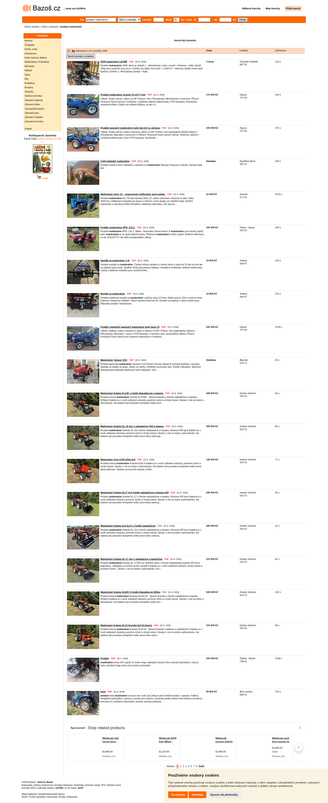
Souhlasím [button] (178, 794)
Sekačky (29, 91)
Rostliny (29, 87)
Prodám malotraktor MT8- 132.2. (117, 227)
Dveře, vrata (31, 49)
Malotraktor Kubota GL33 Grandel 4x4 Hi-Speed (126, 625)
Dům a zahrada (50, 26)
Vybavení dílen (32, 104)
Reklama (68, 785)
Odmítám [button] (197, 794)
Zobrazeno (280, 50)
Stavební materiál (34, 100)
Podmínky (79, 785)
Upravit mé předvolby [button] (224, 794)
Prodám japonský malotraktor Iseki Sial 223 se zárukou (130, 128)
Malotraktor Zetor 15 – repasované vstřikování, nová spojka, (132, 194)
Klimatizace (31, 53)
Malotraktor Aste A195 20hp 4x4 (117, 459)
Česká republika (37, 797)
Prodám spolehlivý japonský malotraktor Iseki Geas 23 (129, 327)
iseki (103, 691)
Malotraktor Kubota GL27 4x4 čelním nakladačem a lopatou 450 (134, 492)
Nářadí (28, 70)
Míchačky (29, 66)
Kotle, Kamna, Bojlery (36, 57)
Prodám (104, 658)
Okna (27, 75)
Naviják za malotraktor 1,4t (114, 260)
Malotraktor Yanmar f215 (113, 360)
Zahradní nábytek (34, 117)
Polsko (62, 797)
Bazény (28, 40)
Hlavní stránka (31, 26)
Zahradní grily (32, 113)
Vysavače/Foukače (34, 108)
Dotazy (37, 785)
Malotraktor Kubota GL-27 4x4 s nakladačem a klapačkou (131, 559)
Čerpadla (29, 45)
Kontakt (58, 785)
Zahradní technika (34, 121)
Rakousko (72, 797)
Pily (26, 79)
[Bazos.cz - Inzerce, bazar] (41, 10)
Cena (209, 50)
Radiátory (30, 83)
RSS (103, 785)
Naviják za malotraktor (112, 293)
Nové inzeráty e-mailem (81, 56)
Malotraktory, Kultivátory (37, 62)
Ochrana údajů (92, 785)
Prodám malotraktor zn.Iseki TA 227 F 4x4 (122, 94)
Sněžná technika (33, 96)
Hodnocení (47, 785)
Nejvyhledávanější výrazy (51, 794)
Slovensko (52, 797)
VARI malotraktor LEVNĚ (113, 61)
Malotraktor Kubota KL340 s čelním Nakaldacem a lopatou (131, 393)
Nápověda (27, 785)
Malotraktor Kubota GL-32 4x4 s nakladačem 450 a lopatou (132, 426)
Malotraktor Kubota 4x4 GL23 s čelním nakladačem (128, 526)
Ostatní (28, 128)
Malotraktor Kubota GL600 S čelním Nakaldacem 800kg (130, 592)
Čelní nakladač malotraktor (115, 161)
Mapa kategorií (29, 794)
